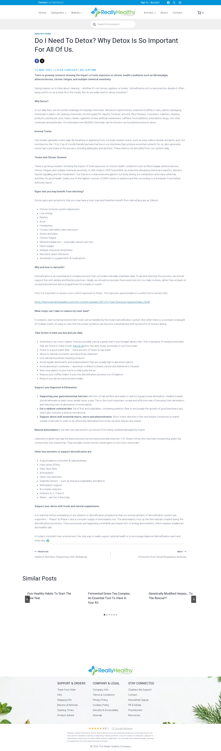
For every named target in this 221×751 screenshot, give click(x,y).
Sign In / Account (150, 2)
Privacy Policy (100, 699)
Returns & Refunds (67, 704)
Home (42, 12)
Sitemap (97, 715)
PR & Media (134, 704)
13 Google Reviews (122, 728)
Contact (178, 12)
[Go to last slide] (27, 599)
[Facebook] (168, 2)
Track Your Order (66, 689)
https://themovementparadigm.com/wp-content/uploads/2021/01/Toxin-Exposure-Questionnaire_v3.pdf (92, 301)
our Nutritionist (50, 2)
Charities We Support (140, 689)
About (164, 12)
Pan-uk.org (78, 345)
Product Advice (65, 715)
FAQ (59, 694)
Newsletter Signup (138, 699)
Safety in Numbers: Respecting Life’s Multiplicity (61, 554)
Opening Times (65, 710)
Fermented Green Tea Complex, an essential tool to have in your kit (109, 598)
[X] (174, 2)
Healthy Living (43, 34)
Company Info (101, 689)
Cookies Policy (101, 704)
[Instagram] (180, 2)
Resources (134, 715)
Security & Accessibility (105, 710)
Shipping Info (64, 699)
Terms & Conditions (104, 694)
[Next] (193, 599)
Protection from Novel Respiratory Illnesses (162, 554)
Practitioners (135, 710)
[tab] (104, 615)
